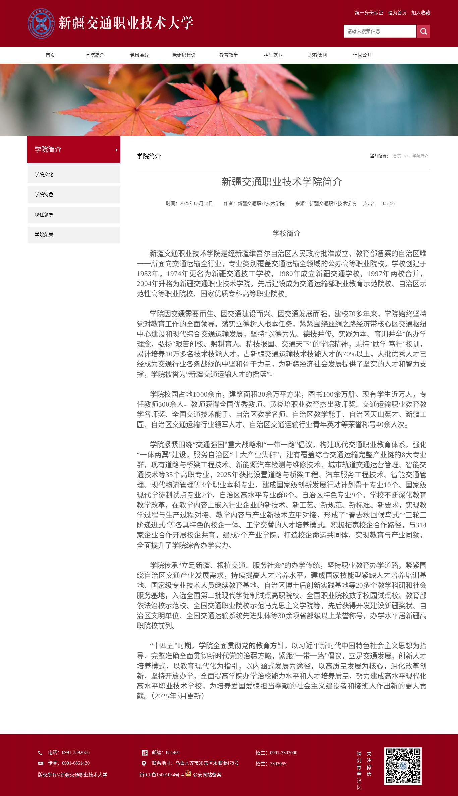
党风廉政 (139, 55)
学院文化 (44, 174)
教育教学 (228, 55)
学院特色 (44, 194)
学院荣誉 (44, 234)
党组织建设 (184, 55)
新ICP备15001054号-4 (161, 774)
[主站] (115, 37)
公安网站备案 (207, 774)
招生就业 (273, 55)
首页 (50, 55)
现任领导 (44, 214)
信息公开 (362, 55)
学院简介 (94, 55)
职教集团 (317, 55)
